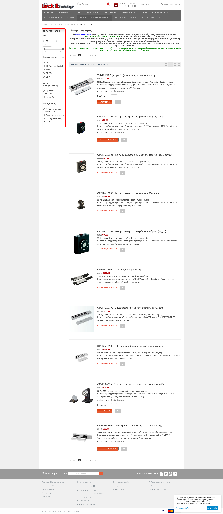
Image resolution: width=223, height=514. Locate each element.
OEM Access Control (114, 82)
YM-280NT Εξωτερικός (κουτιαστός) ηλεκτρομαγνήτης (126, 75)
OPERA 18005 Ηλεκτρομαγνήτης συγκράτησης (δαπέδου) (128, 193)
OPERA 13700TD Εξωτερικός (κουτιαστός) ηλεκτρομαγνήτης (130, 307)
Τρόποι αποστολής (48, 486)
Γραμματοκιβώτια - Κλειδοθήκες (101, 12)
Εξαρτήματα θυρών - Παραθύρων (59, 18)
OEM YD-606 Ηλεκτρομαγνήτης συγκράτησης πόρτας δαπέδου (131, 384)
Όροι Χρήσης (46, 493)
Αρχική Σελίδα (47, 24)
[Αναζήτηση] (108, 4)
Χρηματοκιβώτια (128, 12)
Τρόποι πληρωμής (48, 489)
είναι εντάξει (212, 508)
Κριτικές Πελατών (119, 489)
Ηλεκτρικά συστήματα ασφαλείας (95, 18)
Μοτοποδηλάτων (160, 12)
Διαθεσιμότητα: (103, 91)
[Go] (101, 473)
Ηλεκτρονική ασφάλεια (125, 18)
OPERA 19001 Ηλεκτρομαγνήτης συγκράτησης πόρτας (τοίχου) (131, 116)
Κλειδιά (144, 12)
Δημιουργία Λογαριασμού (157, 489)
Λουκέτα (77, 12)
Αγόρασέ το (105, 102)
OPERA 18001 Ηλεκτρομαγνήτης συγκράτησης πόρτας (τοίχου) (131, 231)
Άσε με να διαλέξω (182, 508)
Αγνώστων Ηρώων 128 (85, 487)
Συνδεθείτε (152, 486)
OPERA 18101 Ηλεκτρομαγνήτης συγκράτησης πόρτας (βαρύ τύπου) (134, 154)
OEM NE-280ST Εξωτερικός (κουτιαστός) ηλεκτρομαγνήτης (129, 425)
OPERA (105, 123)
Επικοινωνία (46, 496)
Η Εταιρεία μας (118, 486)
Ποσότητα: (101, 96)
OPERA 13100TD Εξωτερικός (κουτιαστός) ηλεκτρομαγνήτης (130, 346)
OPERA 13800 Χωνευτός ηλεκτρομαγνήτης (120, 269)
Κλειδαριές (49, 12)
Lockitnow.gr (74, 511)
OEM (105, 391)
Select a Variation (108, 140)
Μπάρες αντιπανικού (150, 18)
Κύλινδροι (63, 12)
